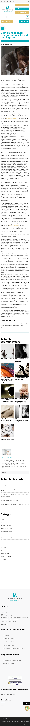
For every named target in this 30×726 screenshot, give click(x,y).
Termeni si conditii (5, 721)
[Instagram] (4, 1)
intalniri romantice (14, 225)
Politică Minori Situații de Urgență (20, 721)
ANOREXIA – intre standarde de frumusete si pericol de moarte (7, 439)
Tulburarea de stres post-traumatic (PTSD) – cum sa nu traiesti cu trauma (7, 400)
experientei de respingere (12, 118)
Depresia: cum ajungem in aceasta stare (11, 500)
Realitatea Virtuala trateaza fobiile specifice (13, 648)
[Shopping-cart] (28, 1)
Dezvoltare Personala (8, 41)
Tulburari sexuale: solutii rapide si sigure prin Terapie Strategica (7, 420)
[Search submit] (27, 17)
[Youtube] (10, 1)
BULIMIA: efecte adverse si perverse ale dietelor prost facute (21, 360)
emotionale (4, 100)
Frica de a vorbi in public (9, 638)
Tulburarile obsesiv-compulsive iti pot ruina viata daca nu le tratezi (21, 420)
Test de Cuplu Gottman (8, 663)
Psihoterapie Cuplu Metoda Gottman (12, 660)
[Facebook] (1, 1)
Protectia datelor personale (22, 724)
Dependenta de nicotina (9, 641)
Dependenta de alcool (8, 645)
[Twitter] (7, 1)
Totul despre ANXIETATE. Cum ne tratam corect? (13, 485)
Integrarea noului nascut (9, 667)
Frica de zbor (6, 635)
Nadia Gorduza (7, 457)
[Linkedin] (13, 1)
